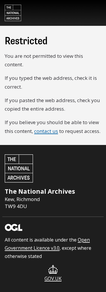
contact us (46, 131)
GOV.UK (53, 278)
